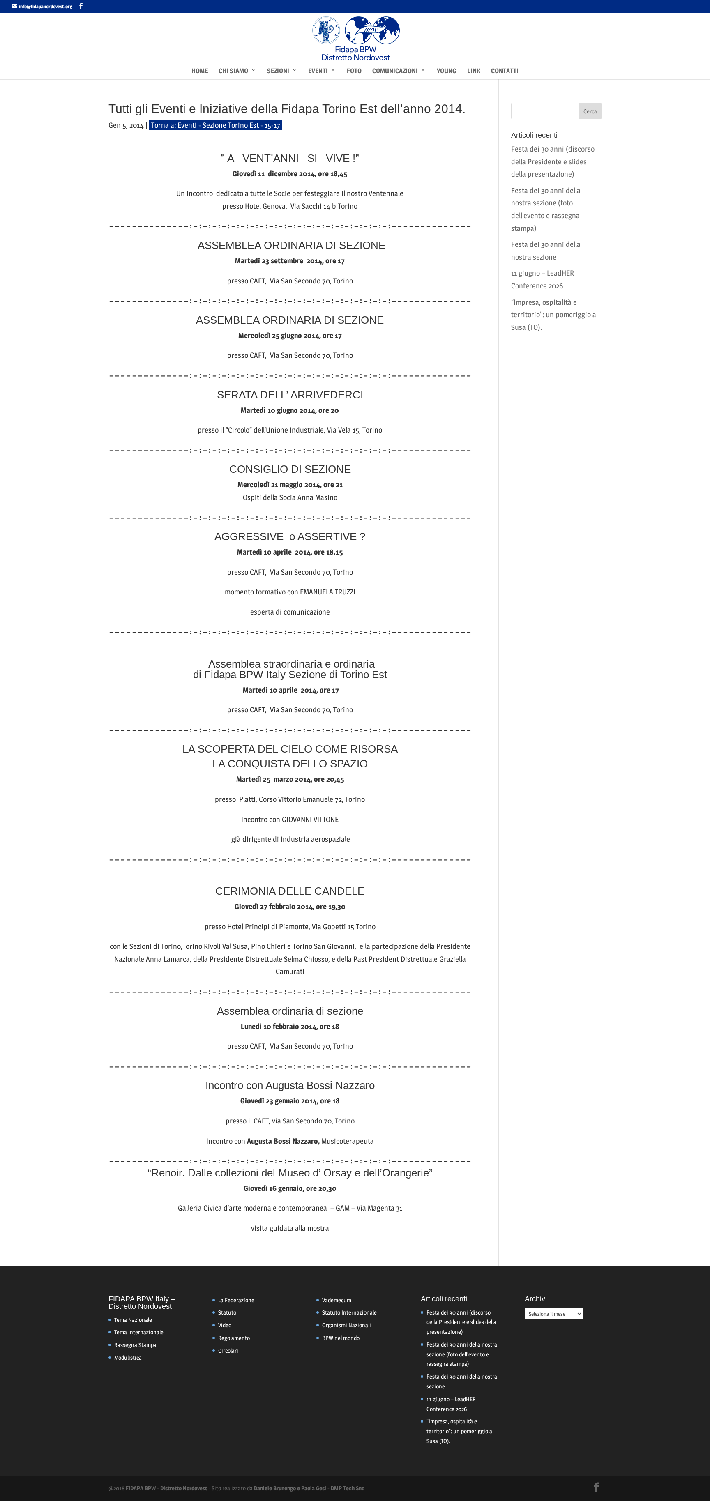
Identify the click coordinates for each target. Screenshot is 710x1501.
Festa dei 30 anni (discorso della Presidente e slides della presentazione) (553, 161)
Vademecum (336, 1299)
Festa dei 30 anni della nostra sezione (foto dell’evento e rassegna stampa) (461, 1354)
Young (446, 71)
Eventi (318, 71)
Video (224, 1324)
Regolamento (234, 1337)
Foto (354, 71)
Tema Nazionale (133, 1319)
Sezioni (278, 71)
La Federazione (236, 1299)
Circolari (228, 1350)
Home (199, 71)
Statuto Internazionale (349, 1312)
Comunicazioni (395, 71)
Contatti (505, 71)
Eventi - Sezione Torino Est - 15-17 (229, 125)
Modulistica (128, 1357)
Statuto (227, 1312)
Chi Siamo (233, 71)
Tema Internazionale (139, 1331)
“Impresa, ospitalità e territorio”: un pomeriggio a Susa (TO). (553, 315)
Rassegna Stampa (135, 1344)
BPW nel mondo (341, 1337)
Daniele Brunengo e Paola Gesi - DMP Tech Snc (309, 1488)
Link (473, 71)
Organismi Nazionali (346, 1324)
